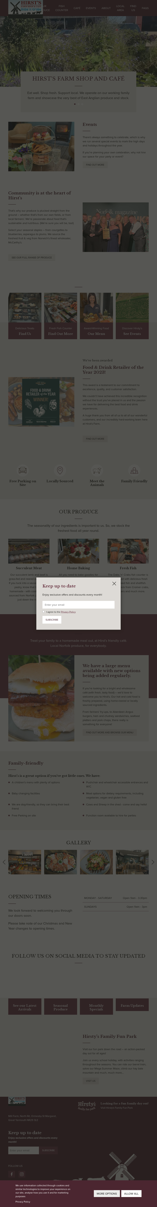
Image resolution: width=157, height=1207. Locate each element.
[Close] (114, 583)
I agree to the (61, 612)
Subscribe (52, 619)
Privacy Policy (68, 612)
